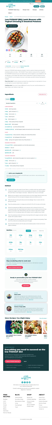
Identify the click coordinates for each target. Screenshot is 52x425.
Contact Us (41, 409)
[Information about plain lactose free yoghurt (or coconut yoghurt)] (35, 158)
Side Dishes (5, 410)
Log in (25, 361)
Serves (42, 103)
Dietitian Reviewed (12, 25)
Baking (4, 409)
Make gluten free (42, 94)
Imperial (8, 99)
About (10, 13)
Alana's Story (42, 397)
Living (16, 403)
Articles (41, 9)
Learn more (11, 179)
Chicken (5, 405)
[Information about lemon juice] (15, 114)
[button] (7, 50)
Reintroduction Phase (20, 401)
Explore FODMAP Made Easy (14, 267)
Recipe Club (26, 9)
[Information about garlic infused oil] (17, 111)
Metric (12, 99)
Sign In (42, 6)
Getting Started (18, 397)
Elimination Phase (19, 399)
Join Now (38, 1)
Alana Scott (8, 66)
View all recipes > (43, 318)
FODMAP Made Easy (14, 9)
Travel (16, 407)
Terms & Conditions (43, 407)
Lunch (4, 401)
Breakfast (5, 399)
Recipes (35, 9)
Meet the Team (42, 399)
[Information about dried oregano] (15, 119)
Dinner (11, 16)
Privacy (40, 405)
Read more (31, 299)
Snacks (4, 407)
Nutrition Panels (42, 403)
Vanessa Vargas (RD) (24, 66)
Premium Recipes (7, 412)
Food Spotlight (18, 405)
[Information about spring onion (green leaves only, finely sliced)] (31, 139)
